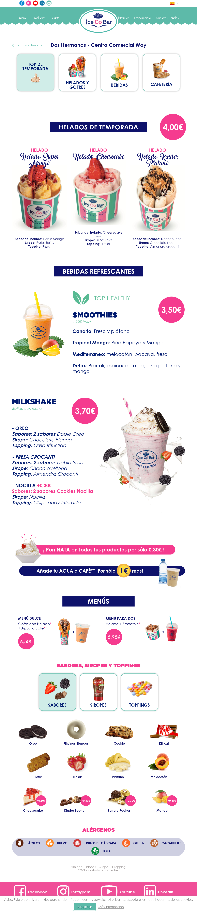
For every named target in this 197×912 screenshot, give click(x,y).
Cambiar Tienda (28, 45)
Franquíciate (142, 18)
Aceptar (84, 906)
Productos (38, 18)
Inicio (22, 18)
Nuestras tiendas (167, 18)
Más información (111, 907)
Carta (55, 18)
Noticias (123, 18)
